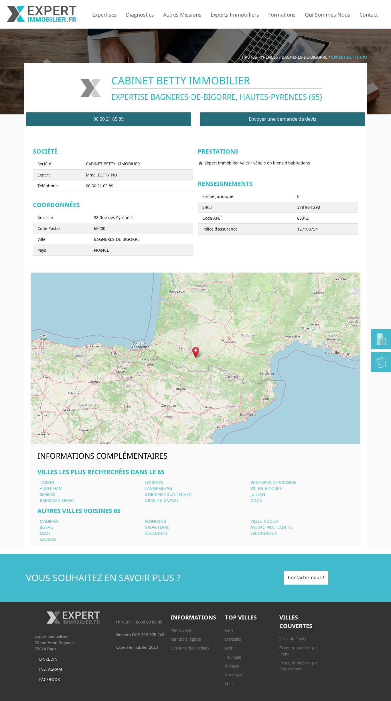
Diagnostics (140, 14)
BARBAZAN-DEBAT (57, 500)
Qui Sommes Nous (327, 14)
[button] (195, 352)
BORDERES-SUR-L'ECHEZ (168, 494)
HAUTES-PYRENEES (260, 57)
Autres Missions (182, 14)
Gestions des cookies (190, 648)
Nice (229, 683)
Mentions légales (186, 639)
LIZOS (45, 533)
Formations (282, 14)
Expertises (104, 14)
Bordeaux (233, 675)
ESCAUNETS (156, 533)
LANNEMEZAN (158, 488)
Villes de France (293, 639)
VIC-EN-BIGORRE (266, 488)
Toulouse (233, 657)
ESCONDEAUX (263, 533)
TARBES (47, 482)
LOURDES (154, 482)
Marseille (233, 639)
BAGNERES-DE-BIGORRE (304, 57)
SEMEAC (48, 494)
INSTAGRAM (50, 669)
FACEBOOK (49, 679)
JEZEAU (46, 527)
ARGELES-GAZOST (162, 500)
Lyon (229, 648)
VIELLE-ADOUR (264, 521)
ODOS (256, 500)
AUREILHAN (51, 488)
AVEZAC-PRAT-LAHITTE (271, 527)
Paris (229, 630)
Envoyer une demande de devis (282, 119)
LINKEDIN (48, 659)
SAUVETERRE (157, 527)
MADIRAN (49, 521)
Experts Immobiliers (235, 14)
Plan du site (181, 630)
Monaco (232, 666)
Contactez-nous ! (306, 577)
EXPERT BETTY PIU (349, 57)
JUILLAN (257, 494)
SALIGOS (48, 539)
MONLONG (155, 521)
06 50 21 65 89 (108, 119)
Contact (369, 14)
